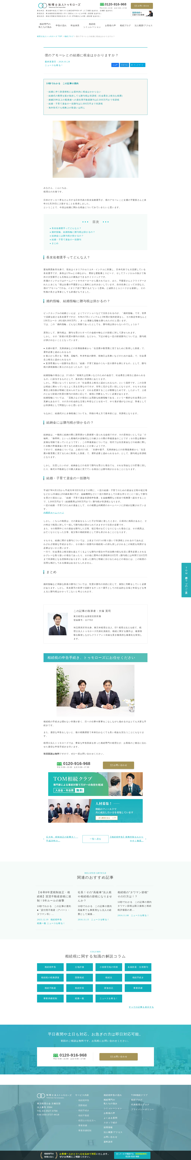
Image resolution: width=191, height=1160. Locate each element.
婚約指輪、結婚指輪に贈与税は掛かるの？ (73, 232)
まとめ (55, 243)
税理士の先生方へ (87, 1120)
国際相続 (82, 1105)
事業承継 (82, 1125)
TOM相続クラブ (139, 1095)
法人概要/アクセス (113, 1132)
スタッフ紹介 (110, 1122)
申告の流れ (61, 25)
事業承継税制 (84, 1130)
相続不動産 (83, 1115)
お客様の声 (110, 25)
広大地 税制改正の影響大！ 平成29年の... (62, 839)
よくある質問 (110, 1118)
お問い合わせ (110, 1137)
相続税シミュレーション (92, 25)
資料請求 (108, 1142)
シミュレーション (113, 1108)
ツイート (124, 65)
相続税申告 (83, 1100)
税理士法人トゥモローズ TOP (49, 36)
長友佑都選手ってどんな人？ (66, 228)
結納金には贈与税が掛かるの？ (68, 236)
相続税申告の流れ (113, 1095)
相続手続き (83, 1110)
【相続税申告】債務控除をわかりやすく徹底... (126, 839)
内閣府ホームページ (54, 513)
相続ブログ (125, 25)
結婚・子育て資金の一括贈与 (66, 239)
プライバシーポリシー (142, 1109)
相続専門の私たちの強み (45, 25)
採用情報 (108, 1127)
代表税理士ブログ (140, 1104)
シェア (115, 65)
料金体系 (75, 25)
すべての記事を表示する (141, 1007)
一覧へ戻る (95, 839)
